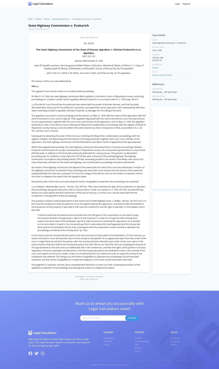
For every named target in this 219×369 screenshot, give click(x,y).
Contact (138, 338)
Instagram (175, 341)
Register (187, 3)
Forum (107, 344)
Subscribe (132, 318)
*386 (33, 105)
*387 (33, 187)
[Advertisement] (171, 148)
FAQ (137, 344)
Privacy (138, 348)
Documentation (142, 341)
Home (30, 19)
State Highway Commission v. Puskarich (58, 25)
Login (177, 3)
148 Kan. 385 (33, 29)
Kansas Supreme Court (60, 19)
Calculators (109, 338)
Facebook (175, 338)
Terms (138, 351)
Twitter (174, 344)
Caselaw (38, 19)
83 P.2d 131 (45, 29)
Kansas (47, 19)
